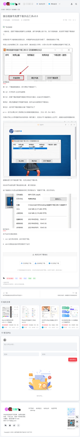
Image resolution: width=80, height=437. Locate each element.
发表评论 (73, 359)
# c (16, 278)
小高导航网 (17, 432)
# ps (30, 278)
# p (20, 278)
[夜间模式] (77, 426)
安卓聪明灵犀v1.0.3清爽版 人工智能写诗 (70, 321)
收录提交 (39, 408)
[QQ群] (18, 425)
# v (34, 278)
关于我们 (31, 408)
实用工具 (8, 9)
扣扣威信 (14, 9)
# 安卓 (73, 325)
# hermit (11, 325)
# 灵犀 (77, 325)
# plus (53, 325)
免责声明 (54, 408)
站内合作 (46, 408)
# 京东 (57, 325)
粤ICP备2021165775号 (26, 432)
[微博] (14, 425)
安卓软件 (6, 325)
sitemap (32, 410)
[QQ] (10, 425)
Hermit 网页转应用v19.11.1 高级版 (7, 321)
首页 (3, 9)
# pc (25, 278)
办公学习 (26, 325)
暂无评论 (7, 332)
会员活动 (46, 325)
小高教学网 (25, 20)
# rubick (31, 325)
